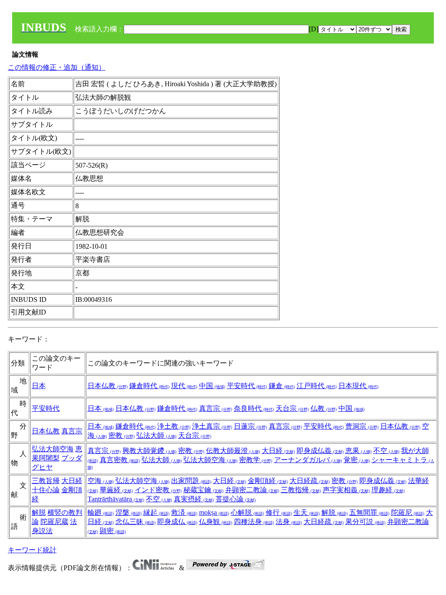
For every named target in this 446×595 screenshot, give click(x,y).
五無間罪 (369, 512)
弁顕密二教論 (252, 490)
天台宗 (292, 408)
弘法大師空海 (53, 449)
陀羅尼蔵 (54, 521)
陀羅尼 (407, 512)
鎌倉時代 (149, 385)
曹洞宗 (361, 426)
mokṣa (214, 512)
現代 (184, 385)
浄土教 (173, 426)
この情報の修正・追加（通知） (56, 67)
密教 (121, 435)
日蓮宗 (250, 426)
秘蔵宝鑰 (203, 490)
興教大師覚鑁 (149, 450)
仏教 (324, 408)
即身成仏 (177, 521)
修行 (279, 512)
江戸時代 (317, 385)
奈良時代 (254, 408)
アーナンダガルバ (308, 459)
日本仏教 (108, 385)
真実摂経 (194, 499)
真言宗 (215, 408)
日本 (39, 385)
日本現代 (358, 385)
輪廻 (101, 512)
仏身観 (215, 521)
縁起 (156, 512)
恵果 (358, 450)
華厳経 (116, 490)
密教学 (255, 459)
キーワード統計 (32, 550)
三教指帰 (301, 490)
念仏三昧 (135, 521)
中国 (212, 385)
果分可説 (365, 521)
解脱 (39, 512)
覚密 (357, 459)
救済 (184, 512)
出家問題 (191, 480)
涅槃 (128, 512)
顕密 (113, 530)
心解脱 (247, 512)
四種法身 (254, 521)
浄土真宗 (212, 426)
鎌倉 (282, 385)
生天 (307, 512)
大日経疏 (310, 480)
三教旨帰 (46, 480)
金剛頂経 (268, 480)
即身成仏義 (320, 450)
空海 (101, 480)
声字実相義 (346, 490)
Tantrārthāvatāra (116, 499)
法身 (289, 521)
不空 (386, 450)
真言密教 (120, 459)
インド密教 (158, 490)
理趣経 (388, 490)
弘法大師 (156, 435)
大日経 (278, 450)
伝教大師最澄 (233, 450)
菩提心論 (236, 499)
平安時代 (247, 385)
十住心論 (46, 490)
